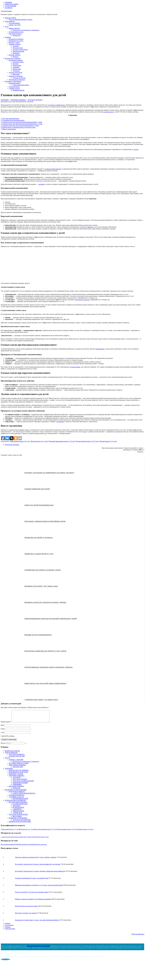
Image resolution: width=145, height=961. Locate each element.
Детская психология (15, 72)
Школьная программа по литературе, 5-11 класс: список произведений (39, 885)
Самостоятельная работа (21, 85)
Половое (15, 64)
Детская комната (14, 23)
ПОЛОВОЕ (16, 805)
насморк (41, 184)
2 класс (7, 837)
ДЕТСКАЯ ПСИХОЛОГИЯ (18, 814)
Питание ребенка (14, 55)
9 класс (37, 837)
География (11, 844)
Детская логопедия (19, 78)
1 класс (3, 837)
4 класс (16, 837)
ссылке (136, 149)
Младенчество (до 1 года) (39, 441)
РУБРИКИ (8, 2)
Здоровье (8, 37)
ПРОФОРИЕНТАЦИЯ (20, 798)
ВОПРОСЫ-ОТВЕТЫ (12, 751)
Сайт (2, 732)
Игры (18, 844)
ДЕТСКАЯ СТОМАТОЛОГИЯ (23, 781)
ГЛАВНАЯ (8, 8)
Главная (7, 923)
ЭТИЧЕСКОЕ (17, 813)
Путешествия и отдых (16, 32)
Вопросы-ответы (10, 18)
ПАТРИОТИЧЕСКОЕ (20, 804)
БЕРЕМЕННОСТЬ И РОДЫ (18, 772)
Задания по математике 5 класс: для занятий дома (31, 878)
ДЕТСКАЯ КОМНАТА (17, 754)
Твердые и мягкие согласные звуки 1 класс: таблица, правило (35, 857)
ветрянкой (60, 421)
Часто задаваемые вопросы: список (20, 19)
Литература (28, 844)
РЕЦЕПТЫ (16, 788)
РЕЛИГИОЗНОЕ (18, 807)
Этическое (16, 71)
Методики (16, 74)
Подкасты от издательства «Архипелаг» (26, 30)
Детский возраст (6, 11)
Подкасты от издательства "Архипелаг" (26, 761)
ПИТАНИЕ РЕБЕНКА (16, 786)
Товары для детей (15, 25)
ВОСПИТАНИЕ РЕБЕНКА (18, 802)
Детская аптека (18, 48)
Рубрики (8, 927)
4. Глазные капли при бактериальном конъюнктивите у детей (21, 124)
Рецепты (15, 56)
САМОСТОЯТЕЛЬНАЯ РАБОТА (24, 793)
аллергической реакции (53, 169)
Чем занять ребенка (15, 33)
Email (2, 729)
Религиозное (17, 65)
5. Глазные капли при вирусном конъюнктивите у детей (20, 125)
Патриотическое (18, 62)
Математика (35, 844)
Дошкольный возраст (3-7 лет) (20, 441)
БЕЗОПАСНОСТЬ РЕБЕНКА (19, 770)
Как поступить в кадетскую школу (26, 906)
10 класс (41, 837)
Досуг (7, 26)
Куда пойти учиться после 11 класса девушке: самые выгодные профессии (40, 871)
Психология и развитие (13, 58)
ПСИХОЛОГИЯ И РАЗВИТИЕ (15, 800)
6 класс (24, 837)
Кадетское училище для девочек (26, 913)
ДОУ (15, 844)
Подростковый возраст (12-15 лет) (87, 441)
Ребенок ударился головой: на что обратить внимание (33, 899)
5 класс (20, 837)
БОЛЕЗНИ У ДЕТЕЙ (16, 774)
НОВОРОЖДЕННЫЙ (20, 782)
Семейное (16, 67)
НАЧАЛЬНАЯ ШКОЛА (17, 791)
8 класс (32, 837)
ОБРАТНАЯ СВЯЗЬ (11, 4)
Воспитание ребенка (16, 60)
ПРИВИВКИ (17, 784)
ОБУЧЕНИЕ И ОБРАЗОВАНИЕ (16, 790)
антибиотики (100, 349)
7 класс (28, 837)
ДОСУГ (7, 758)
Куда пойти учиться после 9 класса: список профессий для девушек (37, 864)
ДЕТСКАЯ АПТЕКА (12, 444)
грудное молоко (75, 367)
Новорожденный (18, 51)
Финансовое (17, 69)
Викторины (4, 844)
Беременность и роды (16, 41)
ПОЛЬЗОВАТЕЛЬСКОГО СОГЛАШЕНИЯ (38, 946)
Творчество (16, 35)
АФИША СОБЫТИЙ (16, 760)
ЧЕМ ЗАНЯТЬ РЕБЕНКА (17, 765)
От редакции (9, 925)
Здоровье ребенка (15, 44)
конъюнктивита (108, 112)
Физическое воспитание (17, 79)
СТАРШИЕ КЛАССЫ (16, 797)
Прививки (16, 53)
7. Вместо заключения (8, 129)
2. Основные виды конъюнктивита (12, 120)
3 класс (11, 837)
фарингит (90, 227)
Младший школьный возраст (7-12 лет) (62, 441)
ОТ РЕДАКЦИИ (10, 6)
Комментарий (6, 722)
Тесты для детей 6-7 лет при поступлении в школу (32, 892)
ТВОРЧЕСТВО (18, 767)
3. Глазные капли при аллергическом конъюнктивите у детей (21, 122)
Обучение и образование (13, 81)
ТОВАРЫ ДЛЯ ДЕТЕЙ (17, 756)
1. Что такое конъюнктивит (10, 118)
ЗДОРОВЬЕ (9, 768)
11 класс (46, 837)
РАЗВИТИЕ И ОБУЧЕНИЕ (18, 818)
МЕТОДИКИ (17, 816)
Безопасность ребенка (16, 39)
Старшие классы (14, 88)
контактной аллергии (82, 299)
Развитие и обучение (16, 76)
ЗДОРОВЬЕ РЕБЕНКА (16, 775)
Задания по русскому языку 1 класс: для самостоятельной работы (37, 920)
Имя (2, 725)
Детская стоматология (20, 49)
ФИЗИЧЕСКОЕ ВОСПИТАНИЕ (20, 821)
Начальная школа (14, 83)
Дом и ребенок (10, 21)
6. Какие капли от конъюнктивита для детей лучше (18, 127)
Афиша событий (14, 28)
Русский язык (43, 844)
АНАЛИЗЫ (17, 777)
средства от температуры (56, 105)
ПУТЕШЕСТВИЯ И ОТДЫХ (19, 763)
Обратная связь (10, 928)
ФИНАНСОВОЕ (18, 811)
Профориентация (18, 90)
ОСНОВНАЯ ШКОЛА (16, 795)
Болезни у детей (14, 42)
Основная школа (14, 87)
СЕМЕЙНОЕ (17, 809)
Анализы (16, 46)
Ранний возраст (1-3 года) (108, 441)
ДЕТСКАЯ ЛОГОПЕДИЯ (21, 820)
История (22, 844)
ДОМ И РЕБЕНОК (11, 752)
